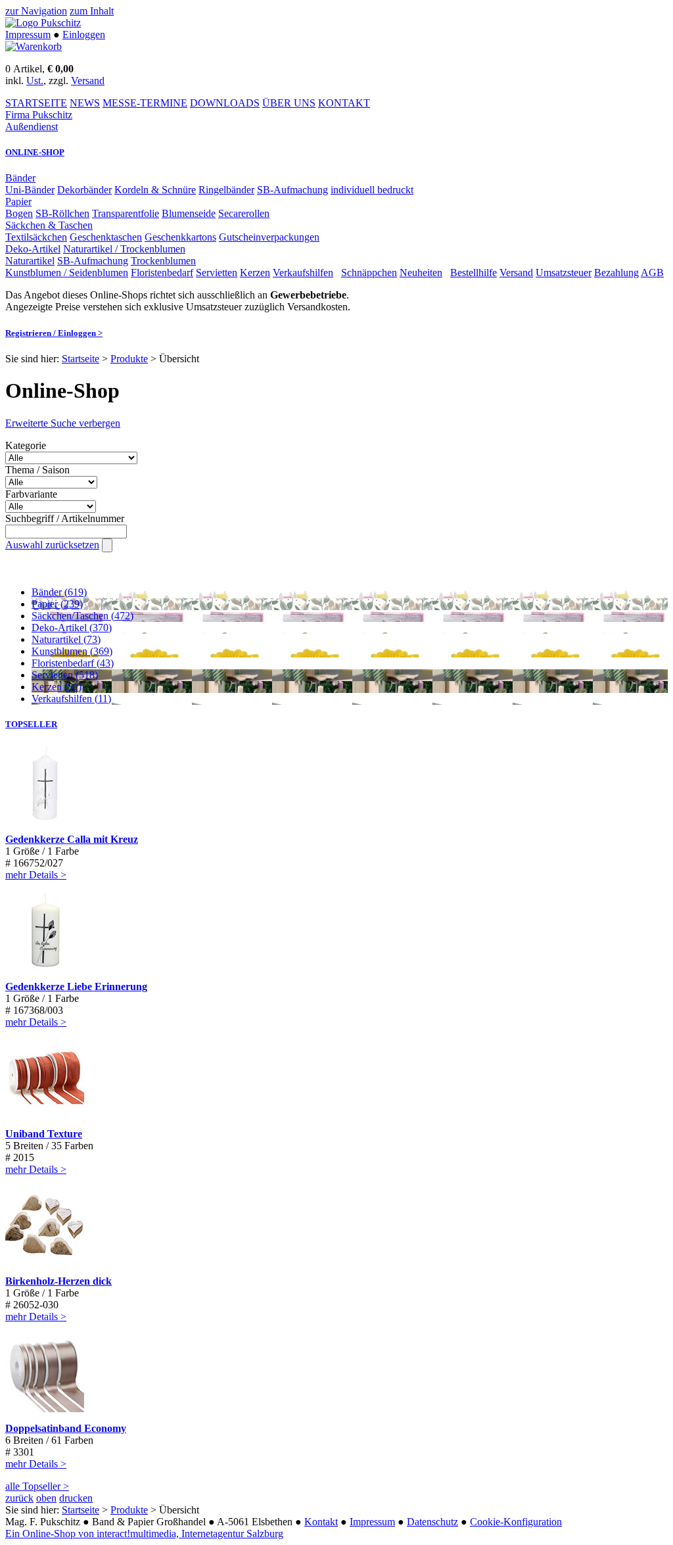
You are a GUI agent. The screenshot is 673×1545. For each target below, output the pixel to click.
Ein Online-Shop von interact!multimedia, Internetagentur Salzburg (144, 1533)
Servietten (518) (65, 674)
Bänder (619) (59, 592)
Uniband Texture (43, 1133)
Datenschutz (432, 1521)
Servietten (216, 272)
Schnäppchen (369, 272)
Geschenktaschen (106, 237)
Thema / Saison (37, 469)
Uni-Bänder (30, 189)
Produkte (129, 358)
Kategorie (25, 445)
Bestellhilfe (473, 272)
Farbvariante (31, 494)
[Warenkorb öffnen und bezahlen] (33, 46)
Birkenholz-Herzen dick (58, 1281)
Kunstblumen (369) (72, 651)
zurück (19, 1498)
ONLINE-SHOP (34, 152)
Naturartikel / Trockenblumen (124, 248)
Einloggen (83, 34)
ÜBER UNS (288, 102)
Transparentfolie (125, 213)
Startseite (80, 358)
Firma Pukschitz (38, 114)
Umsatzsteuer (564, 272)
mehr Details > (35, 874)
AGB (652, 272)
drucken (76, 1498)
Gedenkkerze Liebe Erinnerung (76, 986)
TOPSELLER (31, 724)
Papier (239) (57, 603)
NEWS (85, 102)
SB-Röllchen (62, 213)
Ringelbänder (226, 189)
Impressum (28, 34)
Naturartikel (30, 260)
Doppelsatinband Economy (65, 1428)
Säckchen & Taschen (49, 225)
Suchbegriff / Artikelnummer (64, 518)
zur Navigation (36, 10)
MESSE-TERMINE (145, 102)
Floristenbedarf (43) (73, 663)
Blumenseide (189, 213)
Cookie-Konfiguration (516, 1521)
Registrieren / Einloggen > (54, 333)
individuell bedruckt (372, 189)
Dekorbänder (84, 189)
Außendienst (31, 126)
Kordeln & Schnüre (155, 189)
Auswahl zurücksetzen (52, 544)
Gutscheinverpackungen (269, 237)
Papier (18, 201)
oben (46, 1498)
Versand (87, 80)
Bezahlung (616, 272)
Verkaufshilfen (303, 272)
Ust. (34, 80)
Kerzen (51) (56, 686)
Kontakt (321, 1521)
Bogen (19, 213)
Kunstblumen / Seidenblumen (66, 272)
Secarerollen (243, 213)
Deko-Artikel (32, 248)
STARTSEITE (36, 102)
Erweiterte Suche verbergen (62, 423)
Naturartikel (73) (66, 639)
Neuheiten (421, 272)
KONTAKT (344, 102)
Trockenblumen (163, 260)
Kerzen (255, 272)
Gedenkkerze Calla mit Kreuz (71, 839)
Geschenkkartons (180, 237)
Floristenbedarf (162, 272)
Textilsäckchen (36, 237)
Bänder (20, 177)
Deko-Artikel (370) (72, 627)
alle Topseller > (37, 1486)
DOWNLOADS (225, 102)
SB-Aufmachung (292, 189)
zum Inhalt (92, 10)
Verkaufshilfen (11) (71, 698)
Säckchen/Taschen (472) (82, 615)
